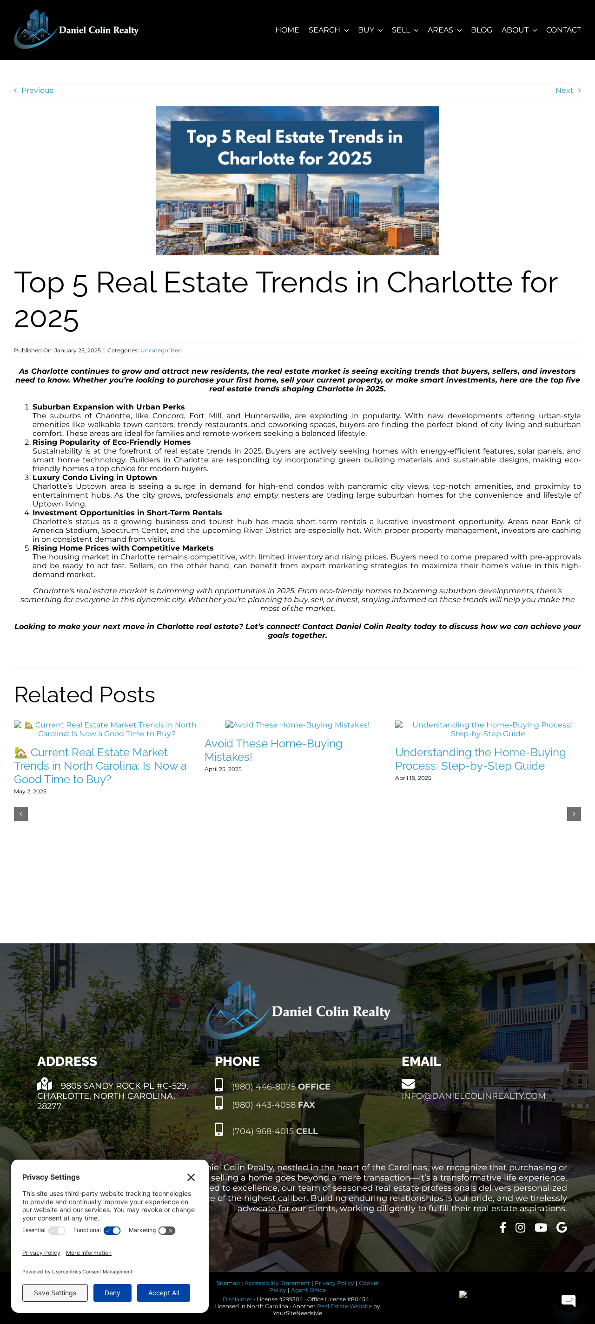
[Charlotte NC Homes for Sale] (76, 12)
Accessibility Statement (277, 1282)
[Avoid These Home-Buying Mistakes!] (297, 724)
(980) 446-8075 (280, 1087)
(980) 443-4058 (272, 1105)
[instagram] (520, 1227)
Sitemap (228, 1282)
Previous (37, 90)
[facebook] (502, 1227)
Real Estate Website (344, 1306)
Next (564, 90)
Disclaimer (237, 1299)
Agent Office (308, 1289)
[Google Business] (561, 1227)
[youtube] (541, 1227)
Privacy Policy (334, 1282)
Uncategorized (161, 350)
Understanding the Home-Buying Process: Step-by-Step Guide (480, 759)
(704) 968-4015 (274, 1131)
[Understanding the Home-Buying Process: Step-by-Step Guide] (488, 724)
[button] (21, 814)
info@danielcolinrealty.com (474, 1096)
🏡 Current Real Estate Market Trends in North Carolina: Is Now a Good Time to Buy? (100, 766)
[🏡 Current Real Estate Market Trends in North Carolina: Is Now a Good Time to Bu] (107, 724)
